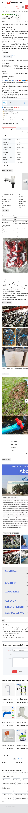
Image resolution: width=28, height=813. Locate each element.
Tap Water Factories (7, 791)
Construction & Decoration (11, 11)
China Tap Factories (20, 791)
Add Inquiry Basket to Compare (10, 123)
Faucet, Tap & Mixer (23, 11)
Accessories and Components (9, 765)
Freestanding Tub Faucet (9, 783)
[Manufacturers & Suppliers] (14, 2)
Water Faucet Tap (7, 794)
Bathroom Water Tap (8, 798)
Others (17, 765)
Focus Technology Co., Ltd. (19, 806)
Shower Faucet (6, 779)
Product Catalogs (23, 759)
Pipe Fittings (19, 762)
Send (15, 671)
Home (3, 11)
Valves (3, 762)
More (3, 801)
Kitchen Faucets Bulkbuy (22, 798)
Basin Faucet (16, 779)
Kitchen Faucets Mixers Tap (21, 794)
